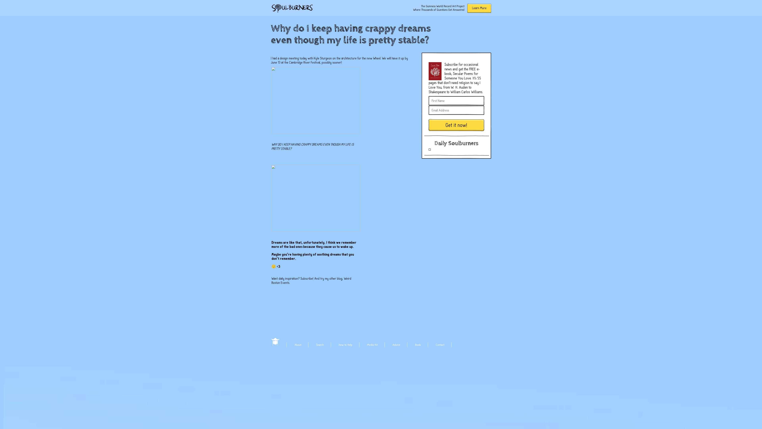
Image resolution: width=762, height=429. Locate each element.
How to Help (345, 344)
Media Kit (372, 344)
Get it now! (456, 125)
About (297, 344)
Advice (396, 344)
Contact (440, 344)
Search (320, 344)
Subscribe (306, 278)
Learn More (479, 8)
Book (418, 344)
